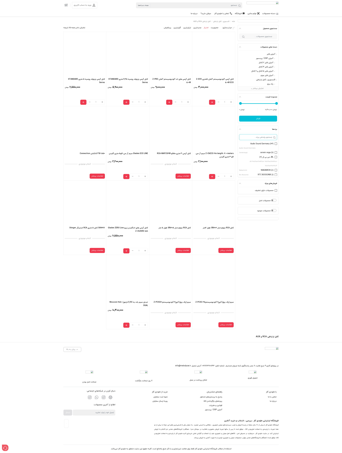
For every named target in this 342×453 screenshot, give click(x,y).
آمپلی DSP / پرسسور (264, 58)
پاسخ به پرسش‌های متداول (211, 397)
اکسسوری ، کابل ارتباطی (265, 79)
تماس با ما (272, 397)
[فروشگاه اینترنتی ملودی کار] (263, 5)
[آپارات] (110, 398)
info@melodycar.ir (183, 366)
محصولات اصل (265, 200)
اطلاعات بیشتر (183, 176)
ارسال (68, 412)
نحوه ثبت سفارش (160, 397)
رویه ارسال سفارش (160, 401)
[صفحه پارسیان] (90, 398)
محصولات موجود (264, 210)
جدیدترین (197, 27)
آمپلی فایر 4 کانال (266, 67)
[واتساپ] (96, 398)
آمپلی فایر (271, 54)
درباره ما (273, 401)
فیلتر (258, 118)
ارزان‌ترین (187, 27)
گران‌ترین (177, 27)
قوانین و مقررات (215, 405)
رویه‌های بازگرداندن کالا (213, 401)
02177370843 (208, 366)
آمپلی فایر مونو (267, 75)
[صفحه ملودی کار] (103, 398)
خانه (233, 21)
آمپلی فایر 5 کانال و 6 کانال (262, 71)
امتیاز (206, 27)
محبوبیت (214, 27)
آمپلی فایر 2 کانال (266, 62)
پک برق (270, 84)
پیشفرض (167, 27)
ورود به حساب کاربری (82, 5)
